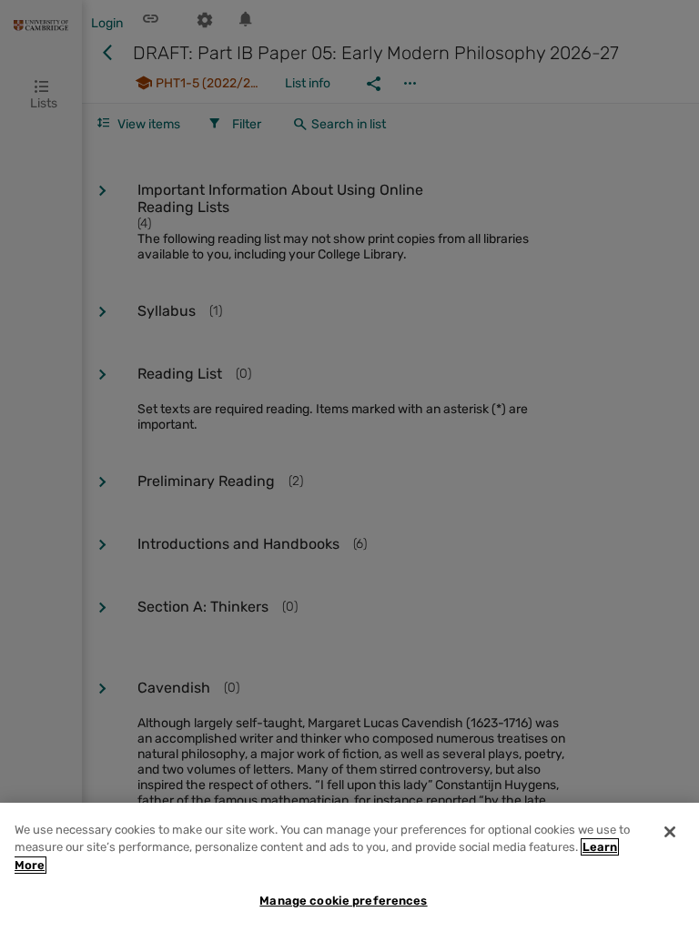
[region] (349, 867)
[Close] (670, 832)
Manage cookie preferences (343, 900)
